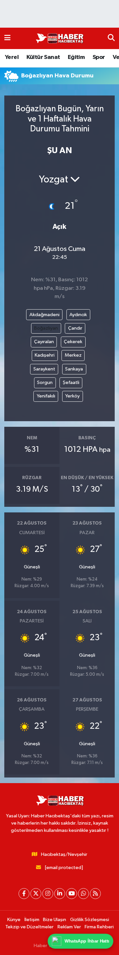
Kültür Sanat (43, 57)
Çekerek (73, 341)
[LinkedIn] (59, 893)
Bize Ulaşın (54, 919)
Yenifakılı (46, 396)
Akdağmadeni (44, 314)
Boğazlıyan (46, 328)
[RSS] (95, 893)
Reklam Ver (69, 926)
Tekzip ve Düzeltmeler (29, 926)
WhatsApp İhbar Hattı (87, 941)
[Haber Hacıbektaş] (59, 38)
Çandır (75, 328)
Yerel (12, 57)
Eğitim (76, 57)
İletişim (31, 919)
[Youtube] (71, 893)
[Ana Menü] (7, 38)
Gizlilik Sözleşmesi (89, 919)
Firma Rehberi (99, 926)
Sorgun (45, 382)
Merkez (73, 355)
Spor (99, 57)
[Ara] (111, 38)
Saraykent (44, 369)
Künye (13, 919)
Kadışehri (45, 355)
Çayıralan (44, 341)
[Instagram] (47, 893)
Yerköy (72, 396)
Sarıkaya (74, 369)
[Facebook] (24, 893)
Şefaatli (71, 382)
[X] (35, 893)
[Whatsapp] (83, 893)
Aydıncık (78, 314)
